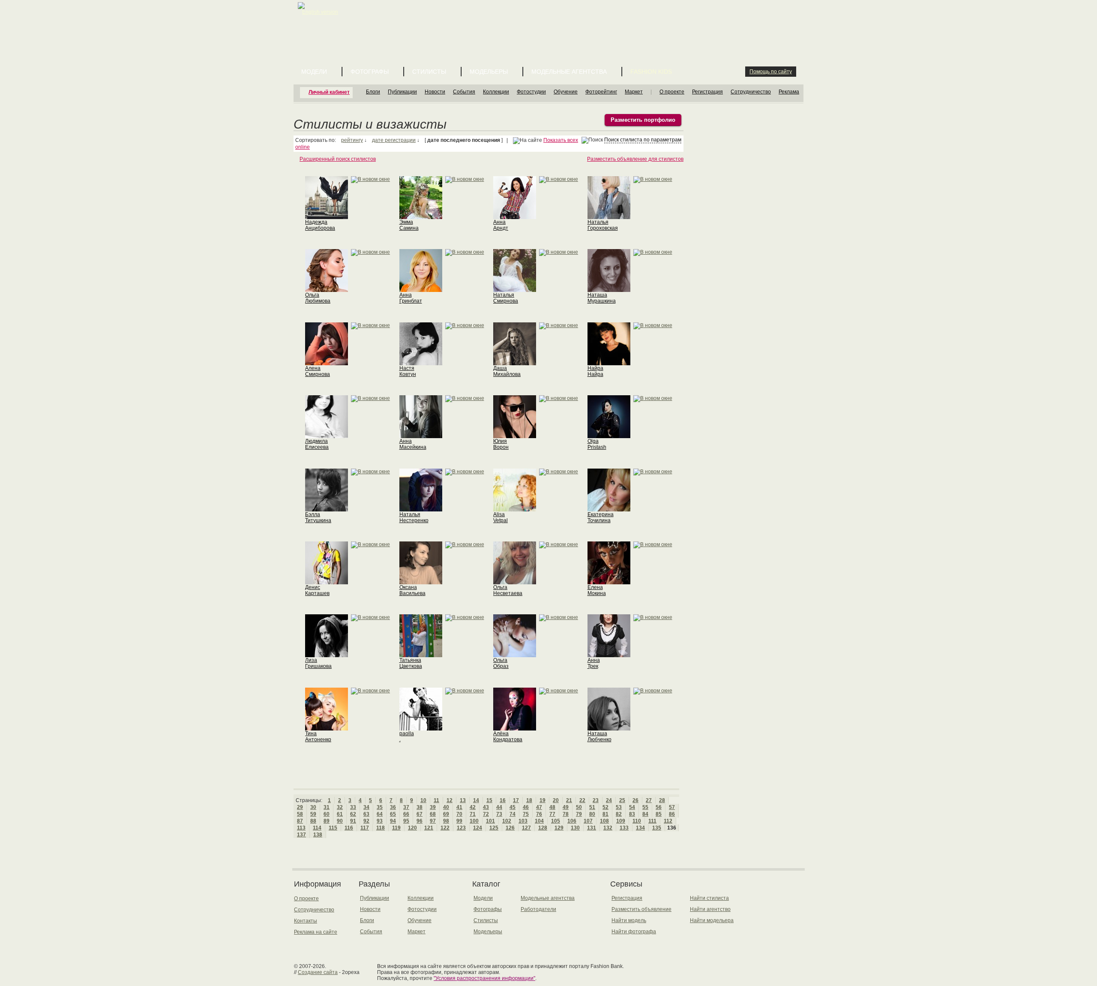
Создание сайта (318, 972)
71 (473, 814)
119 (396, 828)
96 (420, 821)
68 (433, 814)
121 (428, 828)
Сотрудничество (751, 92)
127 (526, 828)
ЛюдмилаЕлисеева (317, 444)
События (464, 92)
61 (340, 814)
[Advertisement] (550, 21)
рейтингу (352, 140)
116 (349, 828)
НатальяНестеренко (414, 517)
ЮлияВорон (501, 444)
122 (445, 828)
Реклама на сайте (315, 932)
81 (605, 814)
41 (459, 807)
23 (596, 800)
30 (313, 807)
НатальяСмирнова (505, 298)
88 (313, 821)
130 (575, 828)
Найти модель (628, 920)
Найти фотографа (633, 932)
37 (406, 807)
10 (423, 800)
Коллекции (496, 92)
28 (662, 800)
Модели (314, 71)
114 (317, 828)
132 (607, 828)
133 (624, 828)
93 (380, 821)
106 (571, 821)
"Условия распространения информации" (484, 978)
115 (333, 828)
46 (526, 807)
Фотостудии (531, 92)
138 (317, 835)
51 (592, 807)
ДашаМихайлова (507, 371)
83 (632, 814)
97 (433, 821)
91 (353, 821)
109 (620, 821)
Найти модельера (712, 920)
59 (313, 814)
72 (486, 814)
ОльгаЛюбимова (317, 298)
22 (582, 800)
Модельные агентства (569, 71)
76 (539, 814)
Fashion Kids (651, 71)
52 (605, 807)
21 (569, 800)
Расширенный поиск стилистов (338, 159)
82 (619, 814)
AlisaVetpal (500, 517)
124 (477, 828)
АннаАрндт (500, 225)
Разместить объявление (641, 909)
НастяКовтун (407, 371)
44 (499, 807)
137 (301, 835)
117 (364, 828)
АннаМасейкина (412, 444)
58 (300, 814)
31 (327, 807)
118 (380, 828)
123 (461, 828)
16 (503, 800)
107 (588, 821)
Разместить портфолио (643, 120)
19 (543, 800)
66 (406, 814)
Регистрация (707, 92)
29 (300, 807)
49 (566, 807)
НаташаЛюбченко (599, 736)
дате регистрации (394, 140)
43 (486, 807)
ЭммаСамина (409, 225)
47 (539, 807)
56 (659, 807)
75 (526, 814)
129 (558, 828)
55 (645, 807)
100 (474, 821)
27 (649, 800)
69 (446, 814)
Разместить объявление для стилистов (635, 159)
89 (327, 821)
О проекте (671, 92)
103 (523, 821)
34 (366, 807)
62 (353, 814)
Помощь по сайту (770, 72)
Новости (435, 92)
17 (516, 800)
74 (513, 814)
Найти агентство (710, 909)
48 (552, 807)
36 (393, 807)
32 (340, 807)
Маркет (634, 92)
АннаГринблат (410, 298)
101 (490, 821)
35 (380, 807)
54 (632, 807)
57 (672, 807)
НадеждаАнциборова (320, 225)
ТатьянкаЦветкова (410, 663)
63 (366, 814)
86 (672, 814)
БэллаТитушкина (318, 517)
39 (433, 807)
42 (473, 807)
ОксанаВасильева (412, 590)
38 (420, 807)
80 (592, 814)
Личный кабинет (329, 92)
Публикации (402, 92)
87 (300, 821)
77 (552, 814)
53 (619, 807)
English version (320, 12)
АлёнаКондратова (507, 736)
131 (591, 828)
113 (301, 828)
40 (446, 807)
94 (393, 821)
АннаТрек (593, 663)
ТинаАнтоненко (318, 736)
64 (380, 814)
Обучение (566, 92)
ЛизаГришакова (318, 663)
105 (555, 821)
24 (609, 800)
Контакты (305, 921)
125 (493, 828)
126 (510, 828)
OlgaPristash (596, 444)
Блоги (373, 92)
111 (652, 821)
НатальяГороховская (602, 225)
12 (450, 800)
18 (529, 800)
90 (340, 821)
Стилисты (429, 71)
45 (513, 807)
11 (436, 800)
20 (556, 800)
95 (406, 821)
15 (489, 800)
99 (459, 821)
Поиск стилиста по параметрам (642, 140)
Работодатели (538, 909)
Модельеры (489, 71)
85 (659, 814)
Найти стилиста (709, 898)
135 (656, 828)
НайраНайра (595, 371)
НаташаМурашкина (601, 298)
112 (668, 821)
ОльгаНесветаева (507, 590)
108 (604, 821)
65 (393, 814)
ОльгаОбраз (501, 663)
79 (579, 814)
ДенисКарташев (317, 590)
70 (459, 814)
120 (412, 828)
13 (463, 800)
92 (366, 821)
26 (635, 800)
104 (539, 821)
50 (579, 807)
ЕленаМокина (596, 590)
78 (566, 814)
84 (645, 814)
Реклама (789, 92)
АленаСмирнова (317, 371)
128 (542, 828)
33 (353, 807)
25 (622, 800)
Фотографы (370, 71)
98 (446, 821)
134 (640, 828)
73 (499, 814)
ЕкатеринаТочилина (600, 517)
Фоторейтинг (601, 92)
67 (420, 814)
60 (327, 814)
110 (636, 821)
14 (476, 800)
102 (506, 821)
